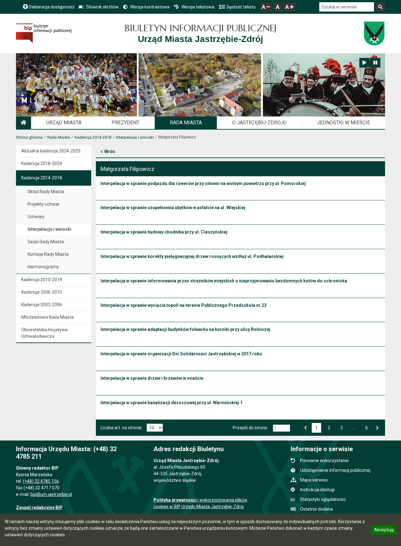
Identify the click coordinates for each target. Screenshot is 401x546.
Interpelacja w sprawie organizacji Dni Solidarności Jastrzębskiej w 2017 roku (181, 353)
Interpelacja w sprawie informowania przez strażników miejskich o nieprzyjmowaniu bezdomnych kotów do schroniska (224, 280)
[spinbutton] (281, 428)
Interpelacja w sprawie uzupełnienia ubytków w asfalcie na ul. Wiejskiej (173, 207)
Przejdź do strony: (250, 427)
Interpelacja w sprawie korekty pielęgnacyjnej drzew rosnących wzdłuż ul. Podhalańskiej (192, 256)
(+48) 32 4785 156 (41, 481)
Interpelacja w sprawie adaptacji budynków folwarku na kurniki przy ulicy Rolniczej (185, 329)
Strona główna (29, 137)
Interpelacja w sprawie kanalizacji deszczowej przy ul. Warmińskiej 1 (171, 402)
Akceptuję (384, 530)
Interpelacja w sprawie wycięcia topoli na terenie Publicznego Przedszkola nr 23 (184, 305)
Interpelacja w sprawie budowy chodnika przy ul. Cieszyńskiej (164, 231)
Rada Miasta (58, 137)
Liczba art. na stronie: (122, 427)
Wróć (109, 151)
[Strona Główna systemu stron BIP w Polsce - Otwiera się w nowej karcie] (43, 33)
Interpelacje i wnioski (135, 137)
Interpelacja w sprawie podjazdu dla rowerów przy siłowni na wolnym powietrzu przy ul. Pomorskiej (203, 183)
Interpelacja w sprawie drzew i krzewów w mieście (152, 378)
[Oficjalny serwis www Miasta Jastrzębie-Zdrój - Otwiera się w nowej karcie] (374, 33)
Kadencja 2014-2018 (93, 137)
